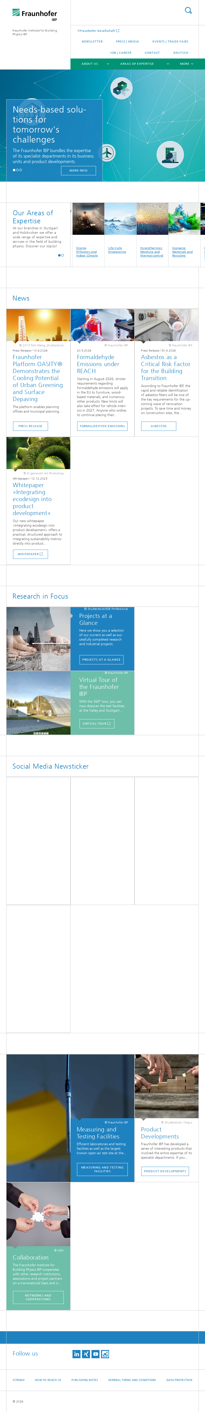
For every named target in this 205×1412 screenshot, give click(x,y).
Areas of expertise (137, 64)
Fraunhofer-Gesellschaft (98, 30)
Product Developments (165, 1171)
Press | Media (127, 41)
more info (77, 170)
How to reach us (48, 1380)
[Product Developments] (166, 1087)
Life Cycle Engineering (106, 250)
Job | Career (121, 53)
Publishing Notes (85, 1380)
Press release (30, 426)
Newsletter (92, 41)
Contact (152, 53)
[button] (14, 170)
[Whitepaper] (38, 454)
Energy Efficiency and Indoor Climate (76, 251)
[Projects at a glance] (41, 639)
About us (90, 64)
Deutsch (181, 53)
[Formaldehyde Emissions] (102, 326)
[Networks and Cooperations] (38, 1215)
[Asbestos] (166, 326)
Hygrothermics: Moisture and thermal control (140, 251)
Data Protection (179, 1380)
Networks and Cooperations (38, 1297)
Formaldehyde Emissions (102, 426)
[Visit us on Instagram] (105, 1354)
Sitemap (18, 1380)
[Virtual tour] (41, 703)
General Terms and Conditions (132, 1380)
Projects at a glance (101, 659)
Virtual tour (94, 723)
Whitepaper (28, 554)
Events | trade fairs (170, 41)
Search (188, 10)
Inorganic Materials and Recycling (171, 251)
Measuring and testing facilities (102, 1169)
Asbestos (159, 426)
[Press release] (38, 326)
